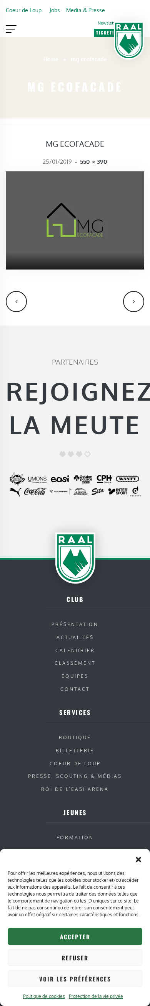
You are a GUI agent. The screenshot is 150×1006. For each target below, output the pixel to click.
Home (50, 59)
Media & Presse (85, 10)
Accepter (75, 936)
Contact (75, 689)
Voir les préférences (75, 979)
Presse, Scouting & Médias (75, 776)
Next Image (133, 301)
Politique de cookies (44, 996)
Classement (75, 663)
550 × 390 (93, 161)
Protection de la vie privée (96, 996)
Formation (75, 837)
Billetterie (75, 750)
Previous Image (16, 301)
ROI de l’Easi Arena (75, 789)
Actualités (75, 637)
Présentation (75, 624)
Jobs (55, 10)
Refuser (75, 957)
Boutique (75, 737)
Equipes (75, 676)
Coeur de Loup (24, 10)
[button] (138, 858)
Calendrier (75, 650)
